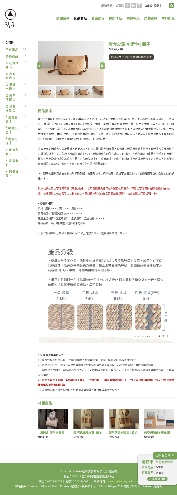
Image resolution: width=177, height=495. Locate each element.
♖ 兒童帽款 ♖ (11, 108)
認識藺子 (62, 18)
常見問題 (168, 18)
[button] (47, 92)
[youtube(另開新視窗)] (133, 5)
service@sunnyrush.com (123, 481)
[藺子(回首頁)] (11, 18)
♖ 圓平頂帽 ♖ (11, 97)
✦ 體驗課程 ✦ (12, 174)
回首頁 (119, 5)
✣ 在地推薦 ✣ (12, 65)
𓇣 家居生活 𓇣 (12, 141)
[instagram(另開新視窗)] (139, 5)
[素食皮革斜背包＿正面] (71, 63)
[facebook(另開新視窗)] (127, 5)
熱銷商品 (12, 56)
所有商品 (12, 49)
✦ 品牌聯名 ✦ (12, 163)
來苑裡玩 (133, 18)
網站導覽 (106, 5)
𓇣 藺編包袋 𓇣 (12, 119)
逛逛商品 (80, 18)
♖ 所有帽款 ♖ (11, 76)
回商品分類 (163, 455)
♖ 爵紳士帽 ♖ (11, 87)
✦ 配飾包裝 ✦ (12, 152)
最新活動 (115, 18)
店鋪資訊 (150, 18)
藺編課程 (98, 18)
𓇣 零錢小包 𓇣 (12, 130)
